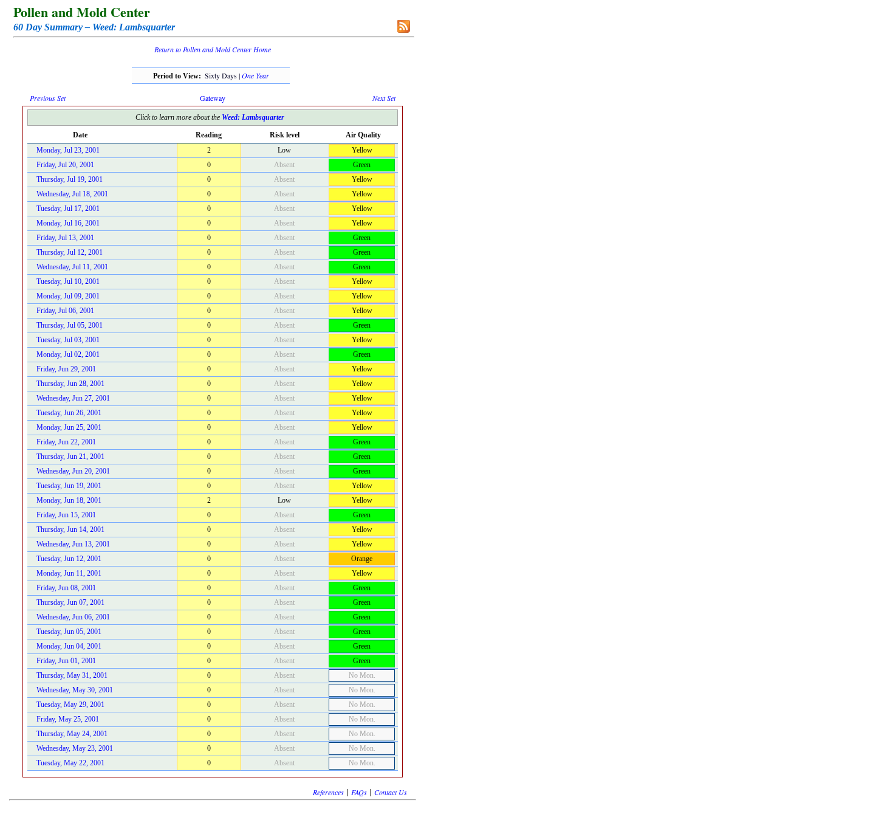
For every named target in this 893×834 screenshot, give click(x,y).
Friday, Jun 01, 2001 (66, 661)
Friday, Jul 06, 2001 (65, 310)
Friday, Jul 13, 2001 (65, 237)
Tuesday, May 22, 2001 (70, 763)
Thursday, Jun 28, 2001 (70, 383)
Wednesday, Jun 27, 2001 (73, 398)
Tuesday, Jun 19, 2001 (68, 485)
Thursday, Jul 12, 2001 (69, 252)
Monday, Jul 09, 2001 (68, 296)
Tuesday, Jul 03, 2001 (68, 340)
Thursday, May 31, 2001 (72, 675)
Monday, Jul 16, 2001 (68, 223)
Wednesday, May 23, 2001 (74, 748)
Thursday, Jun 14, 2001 (70, 529)
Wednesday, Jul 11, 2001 (72, 267)
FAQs (359, 792)
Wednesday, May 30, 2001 (74, 690)
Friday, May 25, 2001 (67, 719)
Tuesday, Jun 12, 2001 (68, 558)
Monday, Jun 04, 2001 (68, 646)
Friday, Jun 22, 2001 (66, 442)
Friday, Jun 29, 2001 (66, 369)
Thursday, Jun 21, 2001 (70, 456)
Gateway (212, 98)
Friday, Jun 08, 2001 (66, 588)
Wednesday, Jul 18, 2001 (72, 194)
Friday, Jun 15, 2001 (66, 515)
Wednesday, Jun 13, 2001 (73, 544)
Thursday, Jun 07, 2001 (70, 602)
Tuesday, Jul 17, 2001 (68, 208)
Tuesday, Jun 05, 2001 (68, 631)
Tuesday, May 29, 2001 (70, 704)
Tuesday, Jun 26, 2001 (68, 412)
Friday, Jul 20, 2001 (65, 164)
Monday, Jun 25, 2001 (68, 427)
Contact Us (390, 792)
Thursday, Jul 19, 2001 (69, 179)
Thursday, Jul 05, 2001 (69, 325)
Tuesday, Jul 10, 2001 (68, 281)
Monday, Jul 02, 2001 (68, 354)
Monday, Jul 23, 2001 (68, 150)
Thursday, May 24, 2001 (72, 733)
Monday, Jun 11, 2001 (68, 573)
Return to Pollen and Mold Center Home (212, 49)
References (328, 792)
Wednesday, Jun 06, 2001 (73, 617)
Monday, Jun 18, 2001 (68, 500)
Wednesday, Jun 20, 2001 (73, 471)
